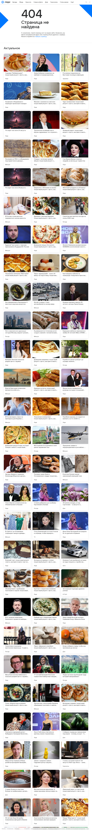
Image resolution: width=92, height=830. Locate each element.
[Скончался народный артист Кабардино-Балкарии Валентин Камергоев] (17, 726)
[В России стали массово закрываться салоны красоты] (17, 210)
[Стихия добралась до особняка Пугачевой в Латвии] (46, 496)
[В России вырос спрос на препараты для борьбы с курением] (17, 410)
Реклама (17, 828)
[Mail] (2, 2)
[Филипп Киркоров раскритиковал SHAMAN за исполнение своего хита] (74, 239)
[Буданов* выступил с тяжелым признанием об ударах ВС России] (17, 239)
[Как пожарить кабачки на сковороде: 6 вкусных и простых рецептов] (74, 267)
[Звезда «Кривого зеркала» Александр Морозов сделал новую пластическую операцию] (17, 468)
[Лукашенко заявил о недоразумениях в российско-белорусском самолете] (74, 439)
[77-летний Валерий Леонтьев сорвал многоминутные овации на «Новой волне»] (46, 668)
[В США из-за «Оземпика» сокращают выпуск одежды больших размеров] (17, 525)
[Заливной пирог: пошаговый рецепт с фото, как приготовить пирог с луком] (74, 124)
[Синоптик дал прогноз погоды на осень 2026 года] (74, 210)
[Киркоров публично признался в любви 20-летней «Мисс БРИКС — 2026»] (74, 324)
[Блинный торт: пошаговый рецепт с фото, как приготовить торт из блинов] (17, 554)
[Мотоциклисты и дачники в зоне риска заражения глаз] (46, 439)
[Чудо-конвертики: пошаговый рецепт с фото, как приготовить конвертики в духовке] (74, 95)
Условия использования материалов (75, 828)
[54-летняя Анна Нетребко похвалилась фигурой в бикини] (17, 811)
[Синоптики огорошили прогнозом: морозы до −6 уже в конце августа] (17, 640)
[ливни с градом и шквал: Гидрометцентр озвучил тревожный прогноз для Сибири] (46, 754)
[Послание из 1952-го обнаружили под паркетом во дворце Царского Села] (17, 153)
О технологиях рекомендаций (39, 828)
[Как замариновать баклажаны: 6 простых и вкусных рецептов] (17, 296)
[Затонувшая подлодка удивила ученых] (74, 582)
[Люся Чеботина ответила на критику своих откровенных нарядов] (46, 726)
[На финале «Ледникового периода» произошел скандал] (17, 95)
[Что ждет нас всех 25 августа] (17, 124)
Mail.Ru (4, 828)
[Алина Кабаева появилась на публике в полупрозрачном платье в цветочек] (46, 67)
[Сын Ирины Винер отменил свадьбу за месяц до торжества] (74, 153)
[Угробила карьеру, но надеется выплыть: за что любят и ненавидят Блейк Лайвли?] (74, 410)
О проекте (26, 828)
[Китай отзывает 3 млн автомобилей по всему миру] (46, 296)
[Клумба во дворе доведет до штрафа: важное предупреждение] (74, 353)
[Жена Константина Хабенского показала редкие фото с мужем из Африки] (17, 668)
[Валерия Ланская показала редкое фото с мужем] (17, 353)
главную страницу (41, 36)
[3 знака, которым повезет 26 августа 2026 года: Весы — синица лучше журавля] (74, 754)
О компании (10, 828)
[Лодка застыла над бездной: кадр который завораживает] (74, 668)
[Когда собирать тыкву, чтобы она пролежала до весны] (74, 640)
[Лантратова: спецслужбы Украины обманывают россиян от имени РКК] (46, 697)
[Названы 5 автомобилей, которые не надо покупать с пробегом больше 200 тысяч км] (74, 554)
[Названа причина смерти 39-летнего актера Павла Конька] (74, 296)
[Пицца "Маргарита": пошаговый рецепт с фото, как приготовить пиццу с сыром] (74, 811)
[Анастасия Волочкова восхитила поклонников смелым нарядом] (46, 811)
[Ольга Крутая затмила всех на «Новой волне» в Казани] (17, 496)
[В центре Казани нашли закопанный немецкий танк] (74, 468)
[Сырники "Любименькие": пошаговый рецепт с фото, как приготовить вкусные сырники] (17, 67)
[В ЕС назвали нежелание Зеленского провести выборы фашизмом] (17, 611)
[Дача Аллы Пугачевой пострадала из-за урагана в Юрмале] (74, 525)
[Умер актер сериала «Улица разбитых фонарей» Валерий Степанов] (17, 754)
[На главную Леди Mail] (7, 2)
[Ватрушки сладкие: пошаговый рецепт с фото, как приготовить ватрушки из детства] (74, 697)
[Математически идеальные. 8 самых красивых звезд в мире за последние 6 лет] (46, 783)
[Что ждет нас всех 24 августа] (17, 181)
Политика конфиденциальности (56, 828)
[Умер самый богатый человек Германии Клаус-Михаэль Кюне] (74, 611)
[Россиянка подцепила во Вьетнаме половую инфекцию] (74, 67)
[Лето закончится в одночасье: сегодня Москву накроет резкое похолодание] (17, 324)
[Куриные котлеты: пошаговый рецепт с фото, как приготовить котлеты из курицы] (46, 382)
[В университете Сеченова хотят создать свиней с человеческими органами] (46, 324)
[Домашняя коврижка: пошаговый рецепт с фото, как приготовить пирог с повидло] (46, 353)
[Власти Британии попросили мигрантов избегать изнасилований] (17, 382)
